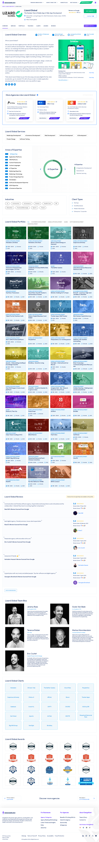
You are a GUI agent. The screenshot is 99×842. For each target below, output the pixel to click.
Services (13, 26)
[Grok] (89, 827)
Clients (38, 26)
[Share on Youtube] (15, 84)
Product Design (11, 139)
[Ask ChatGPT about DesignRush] (86, 827)
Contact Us (82, 820)
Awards (46, 26)
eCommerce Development (32, 135)
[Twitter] (92, 835)
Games (66, 222)
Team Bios (30, 26)
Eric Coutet (81, 548)
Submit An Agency (65, 820)
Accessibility (50, 836)
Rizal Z (80, 530)
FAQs (42, 825)
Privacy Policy (42, 836)
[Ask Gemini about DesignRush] (83, 827)
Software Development (66, 135)
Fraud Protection (59, 836)
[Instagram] (86, 835)
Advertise (43, 827)
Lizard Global (30, 10)
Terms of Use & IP (32, 836)
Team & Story (83, 817)
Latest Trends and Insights (48, 822)
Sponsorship (63, 822)
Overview (5, 26)
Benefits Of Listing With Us (67, 817)
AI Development (81, 135)
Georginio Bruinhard (84, 582)
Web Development (50, 135)
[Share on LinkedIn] (9, 84)
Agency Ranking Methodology (49, 820)
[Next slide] (65, 169)
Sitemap (24, 836)
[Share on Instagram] (12, 84)
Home (3, 6)
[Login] (95, 2)
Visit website (89, 11)
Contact (89, 16)
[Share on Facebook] (6, 84)
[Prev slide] (41, 169)
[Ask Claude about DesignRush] (80, 827)
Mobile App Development (14, 135)
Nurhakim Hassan (83, 565)
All (28, 222)
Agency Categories (46, 817)
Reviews (53, 26)
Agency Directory (10, 6)
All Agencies (63, 825)
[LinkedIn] (83, 835)
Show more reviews (11, 590)
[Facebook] (89, 835)
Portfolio (22, 26)
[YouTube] (96, 835)
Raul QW (80, 513)
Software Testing (25, 139)
